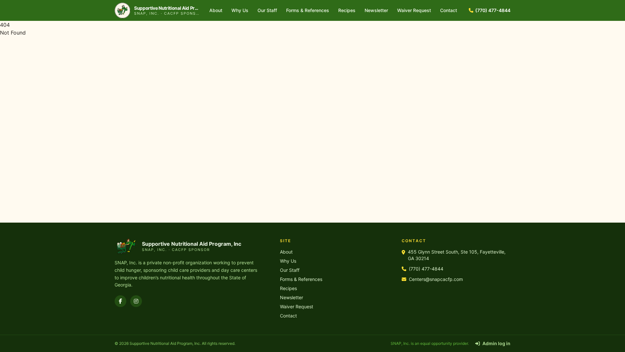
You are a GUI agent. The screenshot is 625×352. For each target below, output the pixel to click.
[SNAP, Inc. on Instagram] (136, 301)
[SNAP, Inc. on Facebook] (120, 301)
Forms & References (307, 10)
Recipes (346, 10)
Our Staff (267, 10)
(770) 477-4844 (492, 10)
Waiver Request (414, 10)
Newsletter (376, 10)
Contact (448, 10)
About (215, 10)
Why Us (239, 10)
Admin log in (496, 343)
